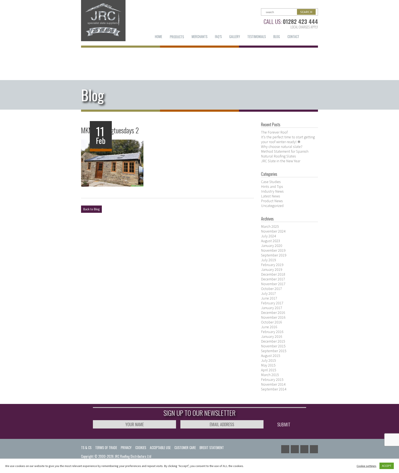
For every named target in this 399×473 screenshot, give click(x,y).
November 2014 (273, 384)
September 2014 (273, 389)
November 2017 (273, 283)
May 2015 (268, 365)
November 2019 (273, 250)
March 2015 (270, 374)
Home (158, 36)
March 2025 (270, 226)
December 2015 (273, 341)
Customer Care (185, 447)
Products (177, 36)
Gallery (234, 36)
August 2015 (270, 355)
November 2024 (273, 231)
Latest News (270, 196)
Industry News (272, 191)
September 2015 (273, 350)
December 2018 (273, 274)
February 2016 (272, 331)
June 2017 (269, 298)
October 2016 (271, 322)
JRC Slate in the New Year (280, 160)
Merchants (199, 36)
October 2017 (271, 288)
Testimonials (256, 36)
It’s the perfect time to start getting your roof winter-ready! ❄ (288, 139)
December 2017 (273, 279)
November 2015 (273, 346)
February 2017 (272, 303)
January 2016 (271, 336)
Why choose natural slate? (281, 146)
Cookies (140, 447)
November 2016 (273, 317)
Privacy (126, 447)
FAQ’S (218, 36)
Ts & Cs (86, 447)
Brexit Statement (212, 447)
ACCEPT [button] (386, 466)
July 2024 (268, 236)
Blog (276, 36)
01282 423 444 (300, 21)
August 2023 (270, 240)
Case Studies (271, 181)
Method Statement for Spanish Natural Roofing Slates (284, 153)
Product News (272, 200)
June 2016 (269, 326)
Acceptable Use (160, 447)
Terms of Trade (106, 447)
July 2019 (268, 260)
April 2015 (268, 370)
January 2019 (271, 269)
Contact (293, 36)
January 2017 (271, 307)
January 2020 (271, 245)
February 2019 (272, 264)
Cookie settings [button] (366, 466)
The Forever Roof (274, 132)
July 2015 (268, 360)
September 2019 (273, 255)
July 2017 (268, 293)
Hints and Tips (272, 186)
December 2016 (273, 312)
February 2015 (272, 379)
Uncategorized (272, 205)
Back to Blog (91, 209)
